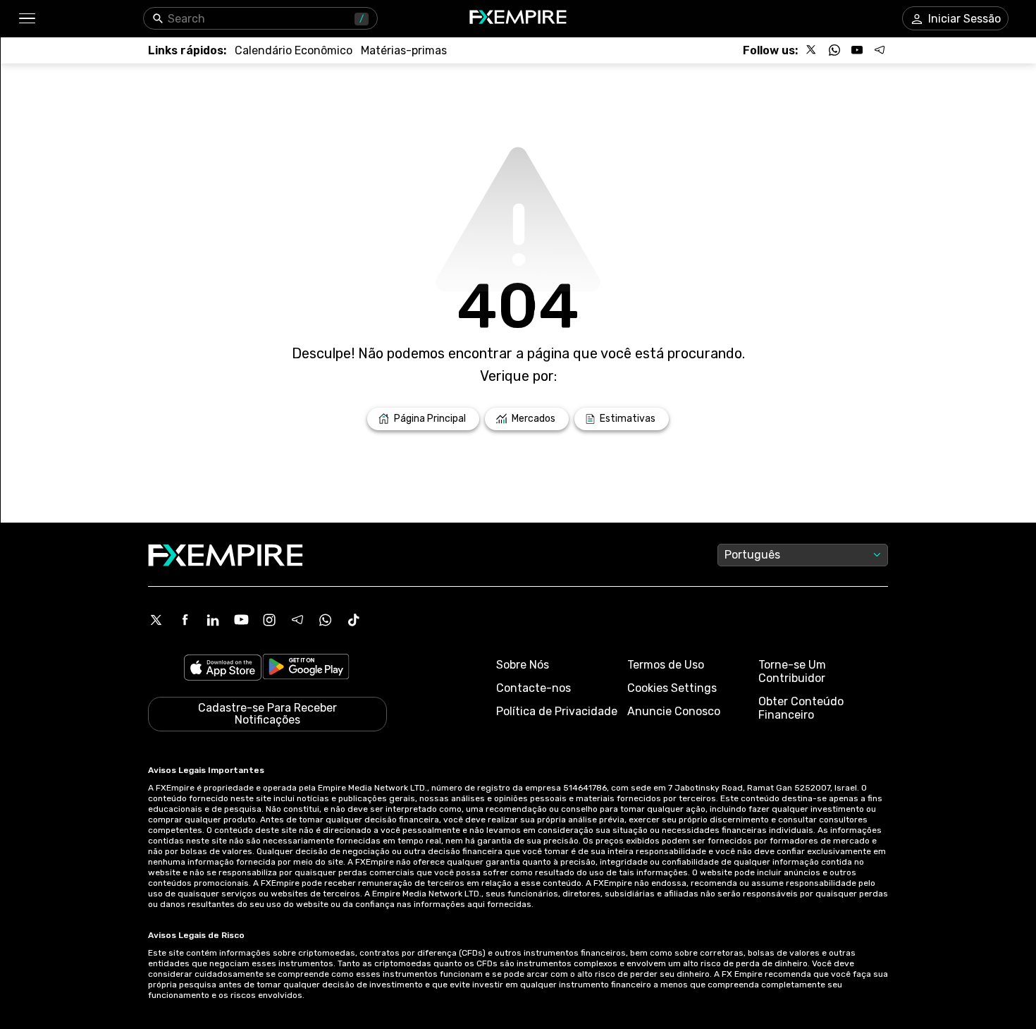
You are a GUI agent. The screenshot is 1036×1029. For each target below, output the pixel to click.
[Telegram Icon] (297, 619)
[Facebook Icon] (184, 619)
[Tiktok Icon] (353, 619)
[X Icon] (156, 619)
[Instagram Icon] (269, 619)
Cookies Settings (672, 688)
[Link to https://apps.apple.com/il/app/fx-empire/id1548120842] (222, 669)
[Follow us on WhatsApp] (834, 50)
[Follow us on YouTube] (857, 50)
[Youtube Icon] (241, 619)
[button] (26, 19)
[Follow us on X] (811, 50)
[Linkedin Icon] (212, 619)
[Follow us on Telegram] (879, 50)
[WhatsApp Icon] (325, 619)
